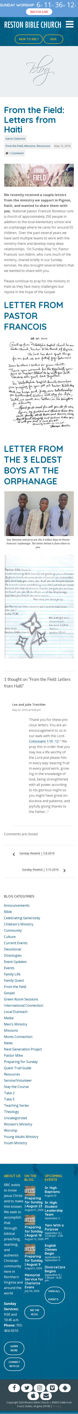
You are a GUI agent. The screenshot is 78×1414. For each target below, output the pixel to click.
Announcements (17, 905)
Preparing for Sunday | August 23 (34, 1202)
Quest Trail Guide (17, 1068)
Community (13, 930)
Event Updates (15, 961)
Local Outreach (15, 1011)
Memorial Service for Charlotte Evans (34, 1281)
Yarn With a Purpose (54, 1227)
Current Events (15, 943)
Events (9, 968)
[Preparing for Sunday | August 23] (30, 1191)
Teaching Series (16, 1105)
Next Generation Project (23, 1049)
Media (9, 1018)
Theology (11, 1111)
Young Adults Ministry (21, 1136)
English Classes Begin (51, 1249)
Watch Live (39, 12)
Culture (10, 936)
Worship (10, 1130)
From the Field (14, 146)
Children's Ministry (18, 924)
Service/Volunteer (18, 1080)
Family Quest (14, 980)
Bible (8, 911)
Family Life (12, 974)
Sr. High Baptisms (52, 1190)
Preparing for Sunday (21, 1061)
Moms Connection (18, 1036)
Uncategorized (15, 1118)
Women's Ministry (18, 1124)
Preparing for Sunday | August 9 (34, 1260)
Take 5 (9, 1099)
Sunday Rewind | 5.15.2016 (40, 869)
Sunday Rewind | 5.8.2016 (37, 853)
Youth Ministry (15, 1143)
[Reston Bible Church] (33, 24)
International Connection (23, 1005)
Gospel (9, 993)
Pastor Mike (13, 1055)
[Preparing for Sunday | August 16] (30, 1220)
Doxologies (13, 955)
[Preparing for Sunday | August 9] (30, 1249)
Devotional (12, 949)
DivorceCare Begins (55, 1269)
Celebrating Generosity (22, 918)
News (8, 1043)
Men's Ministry (15, 1024)
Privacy (57, 1406)
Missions (30, 146)
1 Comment (16, 153)
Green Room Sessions (21, 999)
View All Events (54, 1295)
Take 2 (9, 1093)
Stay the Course (16, 1086)
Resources (43, 146)
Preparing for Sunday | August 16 (34, 1231)
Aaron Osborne (15, 138)
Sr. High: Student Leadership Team (54, 1208)
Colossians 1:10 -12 (44, 741)
